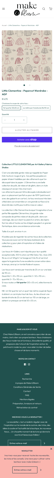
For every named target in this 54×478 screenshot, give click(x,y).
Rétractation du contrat (27, 407)
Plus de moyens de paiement (27, 146)
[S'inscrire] (44, 443)
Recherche (27, 379)
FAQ (27, 395)
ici (11, 243)
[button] (27, 55)
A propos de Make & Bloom (27, 383)
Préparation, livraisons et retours (27, 403)
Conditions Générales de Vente (27, 387)
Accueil (4, 25)
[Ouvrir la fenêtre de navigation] (3, 8)
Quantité (5, 114)
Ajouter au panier (27, 130)
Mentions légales (27, 399)
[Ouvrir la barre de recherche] (43, 8)
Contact (27, 391)
